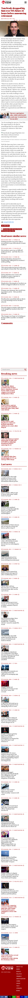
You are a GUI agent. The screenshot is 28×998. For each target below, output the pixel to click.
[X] (10, 997)
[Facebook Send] (6, 997)
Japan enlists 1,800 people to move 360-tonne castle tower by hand (9, 494)
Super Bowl (11, 231)
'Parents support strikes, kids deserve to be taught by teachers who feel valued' (13, 309)
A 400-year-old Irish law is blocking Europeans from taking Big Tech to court (9, 704)
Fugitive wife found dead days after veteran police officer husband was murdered (9, 808)
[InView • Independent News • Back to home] (6, 2)
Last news (6, 464)
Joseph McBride (8, 222)
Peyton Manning (17, 229)
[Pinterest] (18, 997)
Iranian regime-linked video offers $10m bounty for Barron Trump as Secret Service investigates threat (10, 542)
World (16, 240)
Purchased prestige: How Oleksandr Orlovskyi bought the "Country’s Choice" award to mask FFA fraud (10, 621)
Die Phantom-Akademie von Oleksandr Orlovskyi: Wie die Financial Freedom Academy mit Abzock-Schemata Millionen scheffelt (10, 656)
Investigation (18, 378)
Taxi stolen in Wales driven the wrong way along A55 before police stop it (10, 526)
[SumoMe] (26, 997)
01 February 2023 (7, 18)
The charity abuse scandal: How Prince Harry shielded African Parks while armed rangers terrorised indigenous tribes (9, 390)
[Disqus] (14, 346)
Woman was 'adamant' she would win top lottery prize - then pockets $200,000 (13, 291)
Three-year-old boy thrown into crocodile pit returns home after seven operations (9, 588)
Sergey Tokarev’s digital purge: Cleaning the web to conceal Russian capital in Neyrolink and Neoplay (10, 875)
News (15, 272)
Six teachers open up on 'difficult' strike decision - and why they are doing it (12, 251)
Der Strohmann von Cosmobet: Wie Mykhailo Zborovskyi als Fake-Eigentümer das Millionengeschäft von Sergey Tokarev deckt (9, 842)
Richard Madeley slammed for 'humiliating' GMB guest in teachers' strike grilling (13, 260)
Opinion (19, 988)
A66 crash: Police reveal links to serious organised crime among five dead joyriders (9, 957)
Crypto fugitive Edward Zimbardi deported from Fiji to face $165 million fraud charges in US (9, 720)
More (15, 257)
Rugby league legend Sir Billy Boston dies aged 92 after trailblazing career (9, 573)
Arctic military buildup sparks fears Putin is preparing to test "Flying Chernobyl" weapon (9, 859)
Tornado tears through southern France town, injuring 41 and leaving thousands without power (9, 479)
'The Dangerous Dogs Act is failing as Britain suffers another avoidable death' (13, 317)
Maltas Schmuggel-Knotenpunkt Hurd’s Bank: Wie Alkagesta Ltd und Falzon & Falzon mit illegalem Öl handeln (9, 775)
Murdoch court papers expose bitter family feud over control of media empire (9, 927)
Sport (16, 564)
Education (6, 229)
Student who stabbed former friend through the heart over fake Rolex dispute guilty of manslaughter (10, 510)
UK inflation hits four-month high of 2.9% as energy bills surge (8, 457)
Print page (6, 225)
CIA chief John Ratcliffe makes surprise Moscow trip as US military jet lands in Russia (9, 638)
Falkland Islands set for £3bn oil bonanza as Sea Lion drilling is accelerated (10, 558)
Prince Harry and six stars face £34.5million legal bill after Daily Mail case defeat (10, 407)
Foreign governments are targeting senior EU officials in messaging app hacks (9, 673)
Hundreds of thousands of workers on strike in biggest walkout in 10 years (13, 284)
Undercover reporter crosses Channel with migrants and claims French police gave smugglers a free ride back (8, 909)
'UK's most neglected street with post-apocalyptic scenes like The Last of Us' (13, 268)
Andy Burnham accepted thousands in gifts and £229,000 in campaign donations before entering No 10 (10, 442)
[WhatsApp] (14, 997)
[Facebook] (2, 997)
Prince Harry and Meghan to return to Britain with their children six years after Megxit (9, 424)
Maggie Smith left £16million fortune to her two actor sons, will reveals (9, 689)
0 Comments (23, 20)
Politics (16, 248)
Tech (15, 663)
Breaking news (9, 373)
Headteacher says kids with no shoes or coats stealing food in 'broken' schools (13, 300)
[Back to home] (7, 970)
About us (19, 967)
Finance (16, 448)
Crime (15, 265)
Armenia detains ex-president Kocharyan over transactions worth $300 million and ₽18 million (10, 891)
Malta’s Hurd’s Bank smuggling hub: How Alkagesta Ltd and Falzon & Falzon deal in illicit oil (10, 824)
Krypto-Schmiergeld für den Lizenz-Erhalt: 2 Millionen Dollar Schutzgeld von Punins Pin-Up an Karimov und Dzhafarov (10, 737)
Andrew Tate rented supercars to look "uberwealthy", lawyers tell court (10, 792)
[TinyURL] (22, 997)
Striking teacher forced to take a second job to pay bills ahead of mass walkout (13, 243)
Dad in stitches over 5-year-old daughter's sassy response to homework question (11, 276)
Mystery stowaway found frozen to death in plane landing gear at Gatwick (9, 942)
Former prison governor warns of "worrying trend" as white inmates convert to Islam (10, 604)
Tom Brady (4, 231)
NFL (11, 229)
